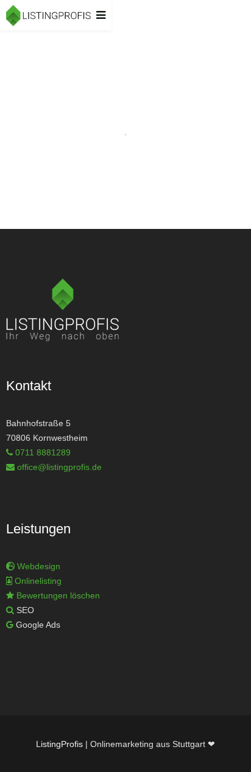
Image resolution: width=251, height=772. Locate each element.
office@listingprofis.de (59, 467)
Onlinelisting (38, 581)
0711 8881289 (43, 452)
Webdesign (38, 566)
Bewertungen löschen (57, 595)
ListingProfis (59, 744)
